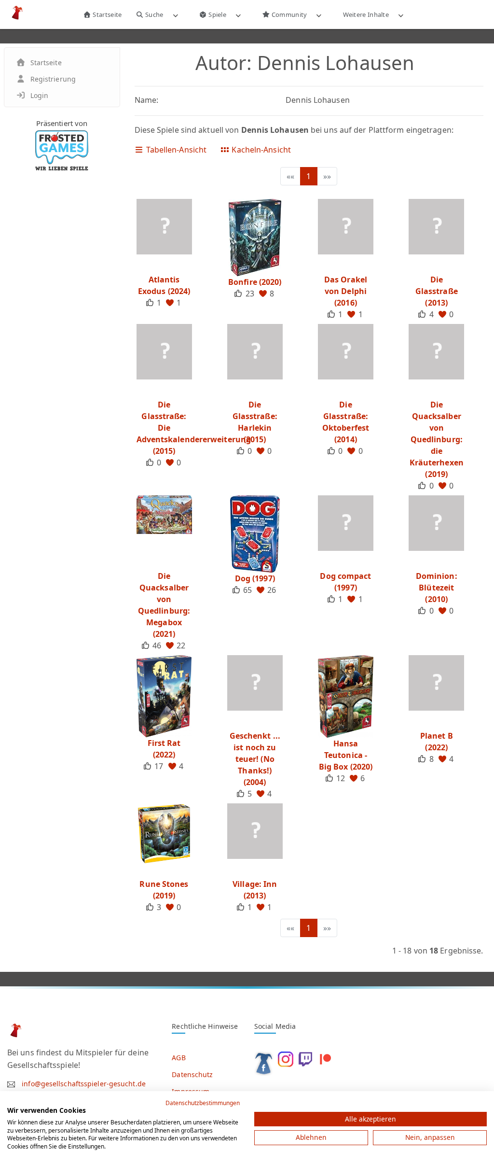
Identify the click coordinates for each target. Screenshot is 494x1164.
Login (39, 95)
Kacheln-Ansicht (260, 149)
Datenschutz (192, 1074)
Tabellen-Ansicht (175, 149)
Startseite (106, 14)
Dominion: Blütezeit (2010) (436, 587)
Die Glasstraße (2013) (436, 291)
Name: (147, 100)
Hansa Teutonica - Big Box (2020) (345, 755)
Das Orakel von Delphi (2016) (345, 291)
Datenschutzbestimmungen (202, 1103)
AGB (178, 1057)
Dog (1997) (255, 578)
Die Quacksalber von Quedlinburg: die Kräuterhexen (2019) (437, 439)
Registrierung (53, 79)
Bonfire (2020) (254, 282)
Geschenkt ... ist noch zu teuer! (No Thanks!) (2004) (255, 758)
